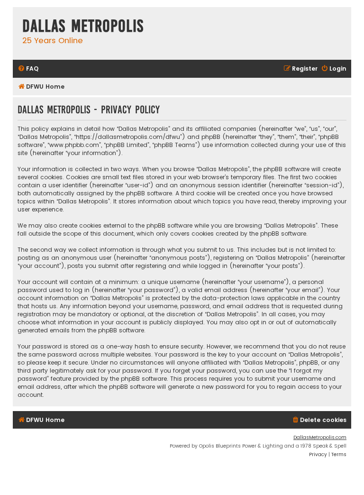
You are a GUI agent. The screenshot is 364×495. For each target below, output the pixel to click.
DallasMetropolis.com (319, 437)
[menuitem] (28, 69)
